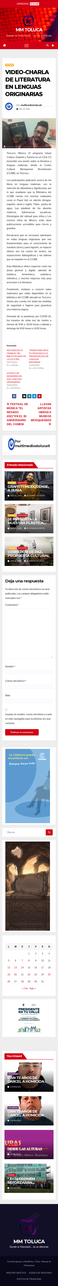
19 (8, 974)
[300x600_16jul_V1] (27, 886)
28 (22, 981)
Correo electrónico (15, 681)
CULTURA (9, 65)
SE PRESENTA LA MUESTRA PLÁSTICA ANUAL (25, 523)
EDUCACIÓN (22, 483)
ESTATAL (11, 1175)
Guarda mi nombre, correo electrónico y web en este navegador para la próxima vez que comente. (28, 719)
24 (42, 974)
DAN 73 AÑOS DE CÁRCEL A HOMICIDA (25, 1080)
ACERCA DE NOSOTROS (40, 1273)
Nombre (10, 666)
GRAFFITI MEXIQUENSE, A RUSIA (28, 488)
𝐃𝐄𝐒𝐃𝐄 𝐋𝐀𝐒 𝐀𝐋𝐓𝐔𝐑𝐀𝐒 (24, 1149)
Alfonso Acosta (36, 496)
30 (35, 981)
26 (8, 981)
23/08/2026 (15, 1087)
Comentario (12, 605)
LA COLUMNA (13, 1145)
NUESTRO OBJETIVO (16, 1273)
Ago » (33, 988)
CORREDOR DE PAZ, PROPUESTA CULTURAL (28, 554)
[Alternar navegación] (26, 45)
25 (49, 974)
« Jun (25, 988)
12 (8, 967)
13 (15, 967)
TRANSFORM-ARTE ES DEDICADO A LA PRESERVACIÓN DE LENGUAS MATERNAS (38, 356)
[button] (47, 45)
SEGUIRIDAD (13, 1074)
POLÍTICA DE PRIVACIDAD (29, 1279)
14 (22, 967)
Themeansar (29, 1265)
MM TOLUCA (29, 30)
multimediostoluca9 (31, 105)
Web (7, 695)
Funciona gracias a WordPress (20, 1261)
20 (15, 974)
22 (29, 974)
